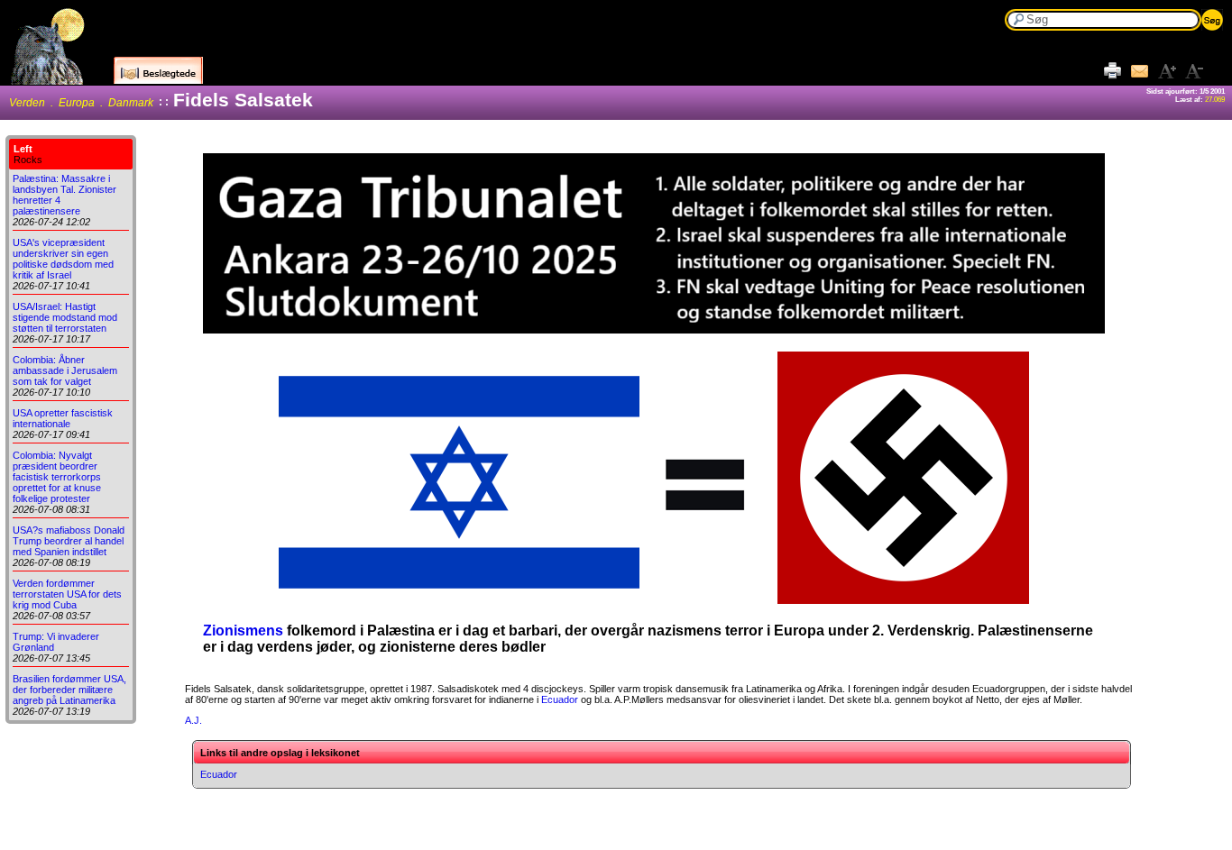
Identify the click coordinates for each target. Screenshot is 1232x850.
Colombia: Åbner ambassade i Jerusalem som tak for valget (65, 370)
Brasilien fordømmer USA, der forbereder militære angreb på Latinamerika (69, 689)
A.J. (193, 720)
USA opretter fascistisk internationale (63, 418)
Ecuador (559, 699)
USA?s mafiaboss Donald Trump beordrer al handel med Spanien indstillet (68, 541)
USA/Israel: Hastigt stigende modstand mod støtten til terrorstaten (65, 317)
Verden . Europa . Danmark (81, 102)
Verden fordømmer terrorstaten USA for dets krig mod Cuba (67, 594)
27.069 (1215, 100)
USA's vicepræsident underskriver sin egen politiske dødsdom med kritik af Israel (63, 258)
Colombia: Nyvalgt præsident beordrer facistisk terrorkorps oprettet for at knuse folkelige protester (57, 477)
